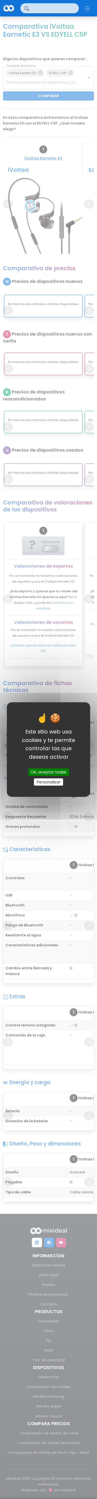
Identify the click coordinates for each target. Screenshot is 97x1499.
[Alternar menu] (87, 8)
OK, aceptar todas (48, 772)
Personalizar (49, 782)
